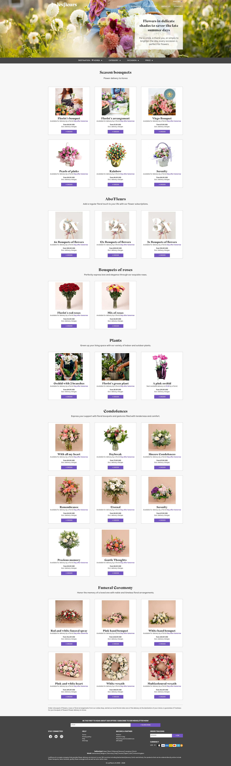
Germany (110, 753)
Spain (126, 753)
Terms (84, 734)
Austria (121, 753)
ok (178, 735)
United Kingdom (138, 753)
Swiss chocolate (64, 759)
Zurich (135, 751)
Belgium (103, 753)
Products (122, 6)
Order (69, 132)
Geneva (121, 751)
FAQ (83, 739)
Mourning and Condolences (125, 739)
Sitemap (85, 740)
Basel (105, 751)
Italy (116, 753)
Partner (118, 734)
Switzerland (96, 753)
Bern (109, 751)
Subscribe (146, 725)
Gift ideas (119, 740)
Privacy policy (86, 737)
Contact (178, 6)
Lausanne (128, 751)
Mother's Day (120, 737)
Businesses (136, 6)
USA (130, 753)
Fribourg (115, 751)
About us (165, 6)
